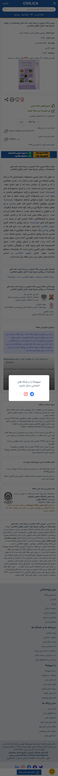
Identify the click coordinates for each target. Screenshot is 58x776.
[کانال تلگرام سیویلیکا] (32, 394)
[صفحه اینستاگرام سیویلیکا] (26, 394)
